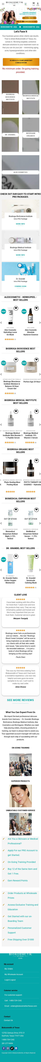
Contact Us (8, 1020)
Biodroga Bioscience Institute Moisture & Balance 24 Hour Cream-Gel (12, 385)
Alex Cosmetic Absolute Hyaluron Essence (30, 332)
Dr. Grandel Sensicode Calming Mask (31, 580)
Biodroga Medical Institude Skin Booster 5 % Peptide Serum (12, 435)
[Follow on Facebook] (4, 1048)
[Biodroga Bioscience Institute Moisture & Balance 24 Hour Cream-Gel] (10, 367)
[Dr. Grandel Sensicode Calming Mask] (30, 564)
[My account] (37, 4)
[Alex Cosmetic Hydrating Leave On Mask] (10, 315)
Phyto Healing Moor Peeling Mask (12, 483)
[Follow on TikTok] (12, 1048)
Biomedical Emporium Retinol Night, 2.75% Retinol (10, 535)
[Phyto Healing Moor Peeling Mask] (10, 468)
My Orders (9, 969)
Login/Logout (10, 980)
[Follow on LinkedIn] (16, 1048)
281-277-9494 (7, 1043)
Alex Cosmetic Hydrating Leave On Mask (10, 332)
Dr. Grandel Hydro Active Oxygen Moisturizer (10, 580)
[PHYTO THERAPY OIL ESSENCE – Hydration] (30, 468)
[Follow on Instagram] (8, 1048)
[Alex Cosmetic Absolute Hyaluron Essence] (30, 315)
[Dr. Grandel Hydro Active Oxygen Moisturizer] (10, 564)
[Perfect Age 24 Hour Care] (30, 367)
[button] (3, 4)
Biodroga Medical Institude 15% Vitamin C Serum (31, 435)
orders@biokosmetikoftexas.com (23, 1006)
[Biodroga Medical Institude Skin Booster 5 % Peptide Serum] (10, 419)
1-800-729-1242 (15, 1000)
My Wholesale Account (14, 974)
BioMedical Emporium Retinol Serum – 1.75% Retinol (30, 535)
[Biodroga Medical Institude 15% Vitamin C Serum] (30, 419)
